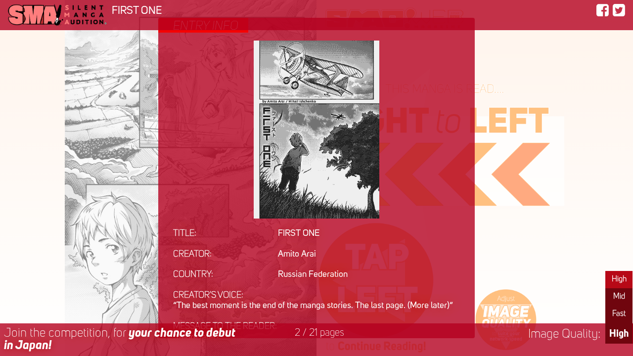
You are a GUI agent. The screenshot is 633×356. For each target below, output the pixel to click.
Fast (619, 314)
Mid (619, 297)
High (619, 279)
